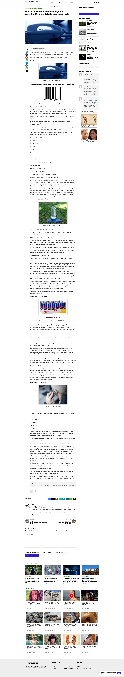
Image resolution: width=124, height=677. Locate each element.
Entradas (66, 664)
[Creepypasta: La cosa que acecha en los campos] (82, 23)
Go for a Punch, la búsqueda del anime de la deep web (92, 57)
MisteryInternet (36, 506)
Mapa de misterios (68, 666)
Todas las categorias (56, 666)
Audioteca (54, 668)
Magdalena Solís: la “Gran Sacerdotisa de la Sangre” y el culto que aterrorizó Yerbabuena (91, 76)
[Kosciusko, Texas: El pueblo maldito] (82, 40)
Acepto (119, 673)
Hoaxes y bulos (31, 6)
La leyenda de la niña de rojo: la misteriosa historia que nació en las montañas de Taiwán (91, 88)
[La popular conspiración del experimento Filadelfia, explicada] (82, 32)
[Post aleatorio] (96, 2)
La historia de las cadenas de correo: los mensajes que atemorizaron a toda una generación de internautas (71, 581)
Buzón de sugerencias (68, 668)
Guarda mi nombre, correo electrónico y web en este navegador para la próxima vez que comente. (46, 552)
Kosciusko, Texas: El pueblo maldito (92, 40)
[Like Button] (31, 491)
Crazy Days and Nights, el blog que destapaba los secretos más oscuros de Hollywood (90, 580)
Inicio (26, 6)
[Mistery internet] (33, 2)
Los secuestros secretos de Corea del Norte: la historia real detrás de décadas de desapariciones (93, 48)
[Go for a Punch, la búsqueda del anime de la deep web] (82, 57)
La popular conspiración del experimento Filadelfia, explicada (92, 32)
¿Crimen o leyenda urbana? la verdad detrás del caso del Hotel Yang (91, 100)
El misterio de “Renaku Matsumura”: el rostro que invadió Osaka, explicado (51, 580)
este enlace (64, 57)
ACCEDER (82, 13)
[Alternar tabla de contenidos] (73, 49)
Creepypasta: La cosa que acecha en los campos (92, 23)
